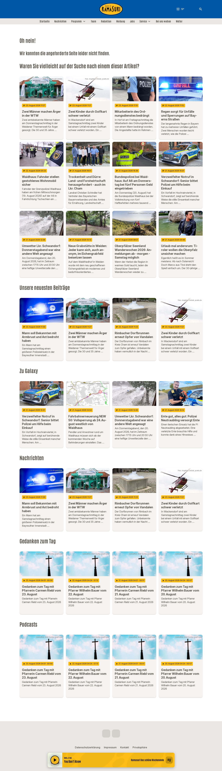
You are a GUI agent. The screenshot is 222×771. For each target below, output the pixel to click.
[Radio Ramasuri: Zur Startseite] (111, 9)
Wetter (179, 21)
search (200, 9)
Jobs (132, 21)
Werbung (120, 21)
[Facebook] (23, 9)
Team (93, 21)
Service (143, 21)
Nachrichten (60, 21)
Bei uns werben (163, 21)
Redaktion (106, 21)
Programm (76, 21)
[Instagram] (29, 9)
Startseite (44, 21)
